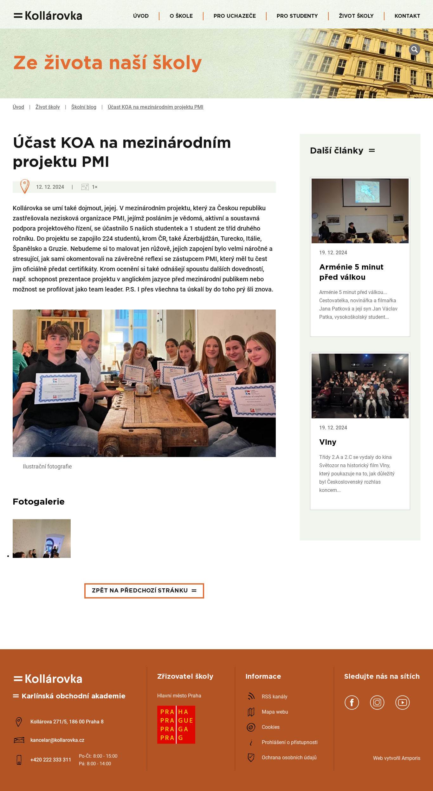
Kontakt (407, 16)
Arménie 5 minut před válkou (351, 272)
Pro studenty (297, 16)
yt (389, 758)
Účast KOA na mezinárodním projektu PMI (156, 107)
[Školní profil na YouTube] (402, 708)
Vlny (327, 442)
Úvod (141, 16)
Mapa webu (275, 712)
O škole (181, 16)
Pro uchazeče (235, 16)
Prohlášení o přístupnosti (290, 742)
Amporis (411, 758)
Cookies (271, 727)
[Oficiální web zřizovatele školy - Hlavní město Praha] (176, 742)
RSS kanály (275, 697)
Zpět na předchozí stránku (140, 591)
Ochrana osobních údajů (289, 758)
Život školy (356, 16)
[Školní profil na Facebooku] (351, 708)
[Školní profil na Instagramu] (377, 708)
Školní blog (83, 107)
